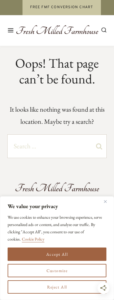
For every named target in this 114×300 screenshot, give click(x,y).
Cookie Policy (33, 239)
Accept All (57, 254)
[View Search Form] (104, 30)
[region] (57, 248)
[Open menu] (11, 30)
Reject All (57, 287)
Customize (57, 270)
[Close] (107, 201)
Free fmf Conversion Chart (61, 7)
